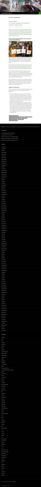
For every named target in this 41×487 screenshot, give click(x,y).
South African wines (5, 449)
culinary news (4, 377)
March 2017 (3, 259)
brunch (3, 348)
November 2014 (4, 310)
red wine (3, 431)
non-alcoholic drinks (5, 413)
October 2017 (4, 246)
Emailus (14, 481)
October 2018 (4, 228)
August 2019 (3, 212)
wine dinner (3, 471)
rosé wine (3, 435)
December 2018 (4, 226)
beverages (3, 342)
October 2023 (4, 163)
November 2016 (4, 266)
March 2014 (3, 317)
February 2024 (4, 157)
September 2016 (4, 270)
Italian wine (3, 404)
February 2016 (4, 283)
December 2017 (4, 243)
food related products (5, 384)
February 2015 (4, 305)
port (2, 429)
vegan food (3, 464)
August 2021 (3, 186)
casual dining (4, 357)
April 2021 (3, 188)
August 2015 (3, 294)
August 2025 (3, 148)
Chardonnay (3, 362)
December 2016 (4, 265)
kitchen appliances (4, 408)
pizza (2, 426)
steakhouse (3, 460)
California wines (4, 355)
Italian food (3, 402)
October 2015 (4, 290)
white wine (3, 468)
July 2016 (3, 274)
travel (2, 462)
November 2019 (4, 208)
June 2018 (3, 234)
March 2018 (3, 239)
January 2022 (4, 185)
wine (2, 469)
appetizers (3, 337)
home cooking (4, 397)
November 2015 (4, 288)
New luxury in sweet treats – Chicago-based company (10, 136)
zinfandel (3, 473)
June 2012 (3, 323)
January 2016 (4, 285)
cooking (3, 375)
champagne (3, 360)
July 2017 (3, 252)
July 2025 (3, 150)
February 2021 (4, 190)
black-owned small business (14, 115)
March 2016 (3, 281)
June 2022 (3, 181)
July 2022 (3, 179)
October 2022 (4, 174)
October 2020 (4, 192)
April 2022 (3, 183)
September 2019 (4, 210)
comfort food (4, 373)
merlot (3, 411)
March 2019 (3, 221)
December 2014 (4, 308)
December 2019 (4, 206)
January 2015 (4, 306)
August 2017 (3, 250)
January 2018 (4, 241)
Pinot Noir (3, 422)
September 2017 (4, 248)
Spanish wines (4, 453)
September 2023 (4, 165)
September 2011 (4, 325)
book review (3, 344)
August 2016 (3, 272)
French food (3, 386)
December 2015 (4, 286)
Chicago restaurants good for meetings (8, 369)
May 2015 (3, 299)
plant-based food (4, 428)
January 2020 (4, 205)
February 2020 (4, 203)
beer (2, 340)
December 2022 (4, 170)
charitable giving (4, 364)
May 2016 (3, 277)
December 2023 (4, 159)
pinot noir (3, 424)
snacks (3, 446)
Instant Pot (3, 400)
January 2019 (4, 225)
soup (2, 448)
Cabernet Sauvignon (5, 351)
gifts (2, 391)
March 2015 (3, 303)
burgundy (3, 349)
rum (2, 437)
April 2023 (3, 166)
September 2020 (4, 194)
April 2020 (3, 199)
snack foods (3, 444)
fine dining (3, 382)
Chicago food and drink (13, 21)
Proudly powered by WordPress (6, 485)
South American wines (5, 451)
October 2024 (4, 154)
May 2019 (3, 217)
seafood (3, 442)
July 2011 (3, 326)
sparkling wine (4, 457)
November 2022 (4, 172)
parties (3, 417)
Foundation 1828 (20, 119)
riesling (3, 433)
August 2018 (3, 232)
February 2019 (4, 223)
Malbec (3, 409)
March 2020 (3, 201)
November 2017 (4, 245)
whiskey (3, 466)
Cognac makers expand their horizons (19, 24)
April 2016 (3, 279)
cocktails (3, 371)
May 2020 (3, 197)
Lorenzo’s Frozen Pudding (21, 66)
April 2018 (3, 237)
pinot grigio (3, 420)
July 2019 (3, 214)
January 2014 (4, 319)
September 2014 (4, 314)
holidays (3, 395)
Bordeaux (3, 346)
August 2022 (3, 177)
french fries (3, 388)
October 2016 (4, 268)
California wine (4, 353)
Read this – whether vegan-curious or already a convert (10, 138)
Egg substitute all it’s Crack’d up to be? (7, 134)
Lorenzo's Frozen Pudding (13, 120)
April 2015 (3, 301)
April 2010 (3, 328)
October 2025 (4, 146)
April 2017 (3, 257)
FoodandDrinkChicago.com (7, 13)
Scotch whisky (4, 440)
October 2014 (4, 312)
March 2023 (3, 168)
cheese (3, 366)
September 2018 (4, 230)
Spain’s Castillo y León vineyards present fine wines (9, 140)
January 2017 (4, 263)
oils (2, 415)
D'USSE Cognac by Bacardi (13, 119)
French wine (3, 389)
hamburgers (3, 393)
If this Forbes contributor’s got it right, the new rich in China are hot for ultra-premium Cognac (20, 32)
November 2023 (4, 161)
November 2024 (4, 152)
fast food (3, 380)
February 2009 (4, 330)
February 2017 (4, 261)
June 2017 (3, 254)
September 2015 (4, 292)
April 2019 (3, 219)
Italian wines (3, 406)
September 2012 (4, 321)
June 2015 (3, 297)
